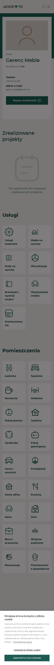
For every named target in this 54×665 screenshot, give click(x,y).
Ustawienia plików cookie (27, 650)
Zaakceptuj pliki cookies (27, 658)
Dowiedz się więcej (22, 642)
